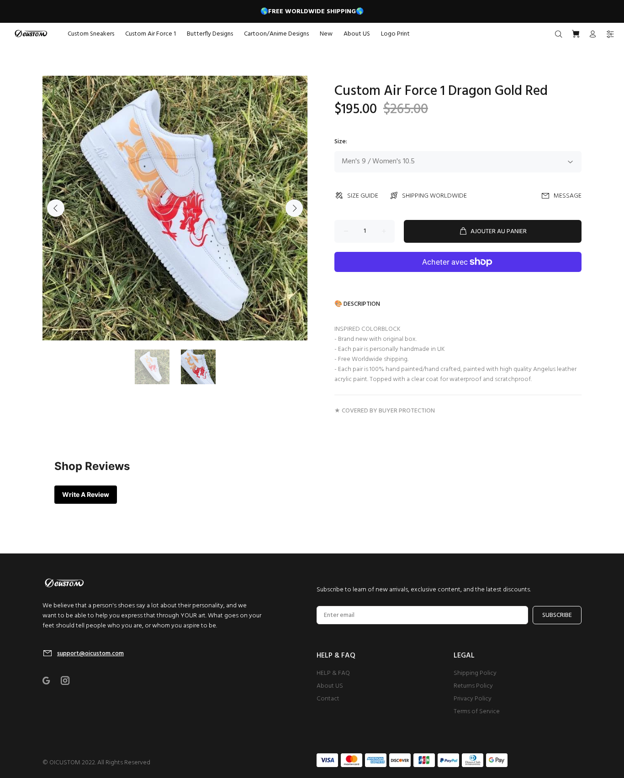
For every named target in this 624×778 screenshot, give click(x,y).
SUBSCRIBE (557, 615)
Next (294, 208)
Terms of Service (477, 711)
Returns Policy (473, 686)
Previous (55, 208)
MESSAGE (568, 196)
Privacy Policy (473, 699)
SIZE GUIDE (362, 196)
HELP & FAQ (333, 673)
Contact (328, 699)
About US (330, 686)
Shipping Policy (475, 673)
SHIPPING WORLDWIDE (434, 196)
